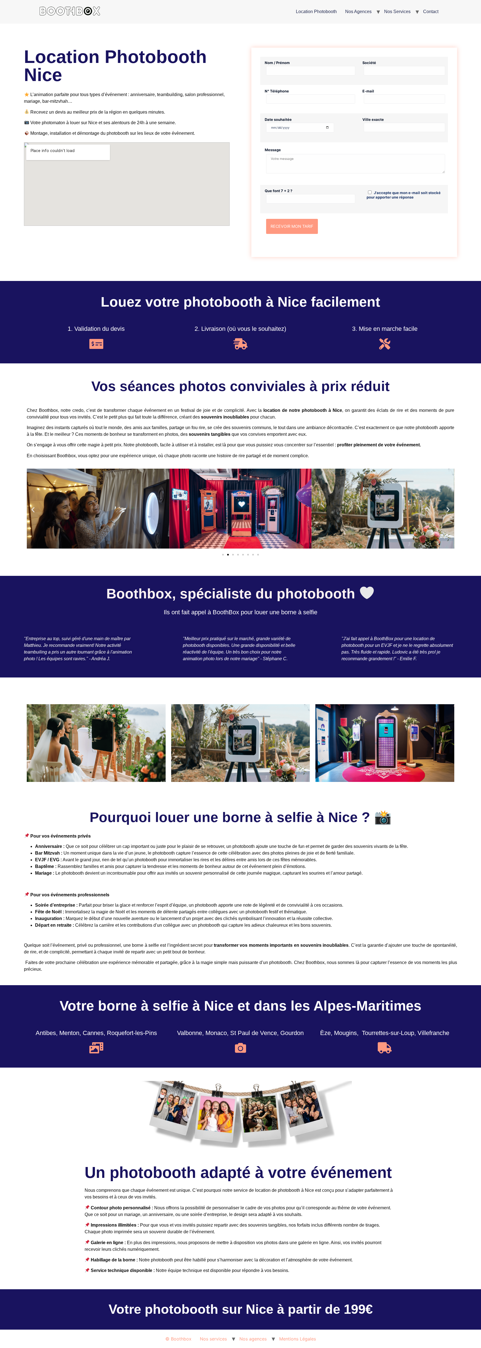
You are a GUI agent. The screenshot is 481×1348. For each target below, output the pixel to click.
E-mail (368, 91)
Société (369, 63)
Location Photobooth (316, 11)
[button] (33, 509)
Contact (430, 11)
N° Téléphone (277, 91)
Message (273, 150)
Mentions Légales (297, 1339)
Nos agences (358, 11)
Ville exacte (373, 120)
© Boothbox (178, 1339)
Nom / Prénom (277, 63)
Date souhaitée (278, 120)
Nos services (397, 11)
